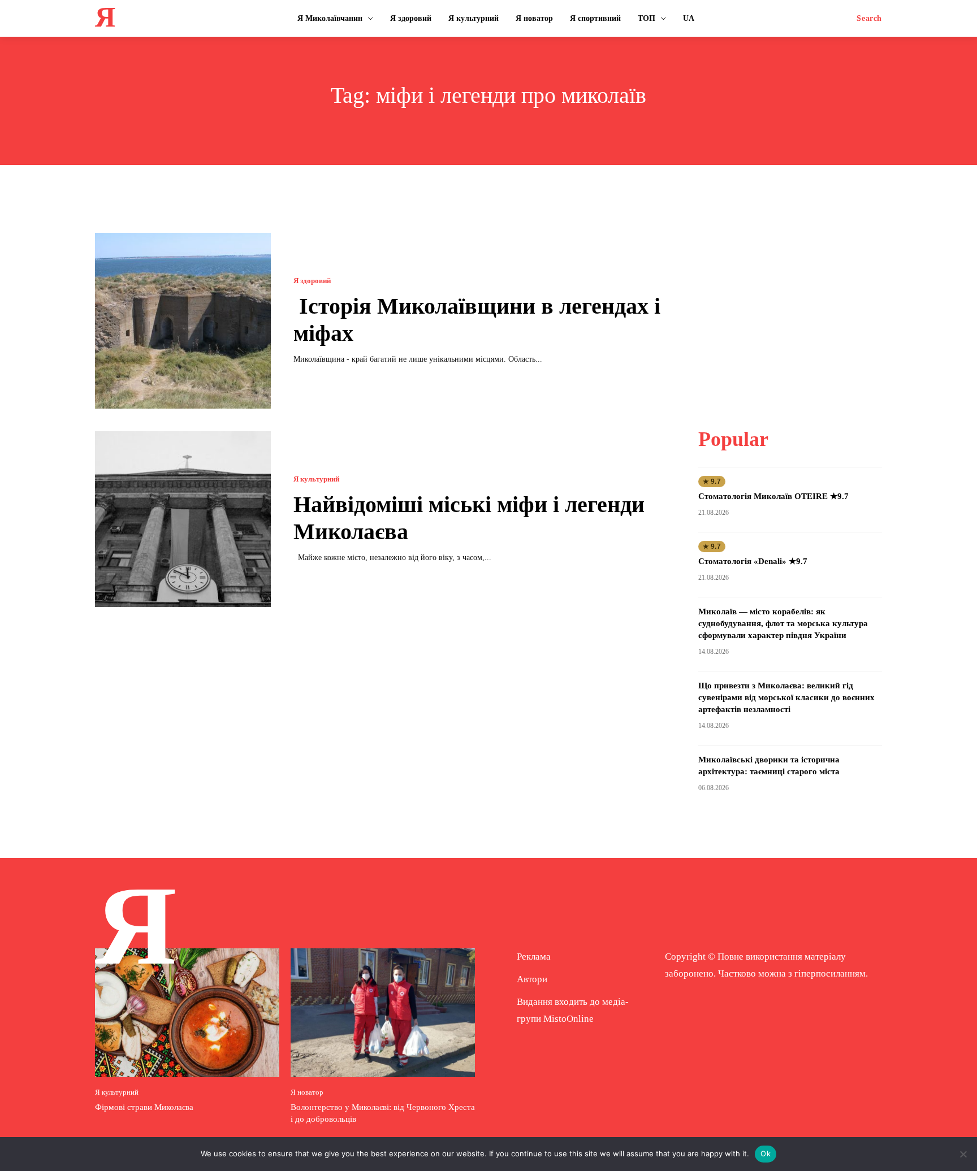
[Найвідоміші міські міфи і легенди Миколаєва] (183, 519)
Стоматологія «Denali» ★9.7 (752, 561)
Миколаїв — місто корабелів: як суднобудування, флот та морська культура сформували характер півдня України (783, 623)
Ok (765, 1153)
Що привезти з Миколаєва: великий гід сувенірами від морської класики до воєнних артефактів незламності (786, 697)
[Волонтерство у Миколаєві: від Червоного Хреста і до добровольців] (383, 1012)
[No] (963, 1154)
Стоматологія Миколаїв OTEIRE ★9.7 (773, 496)
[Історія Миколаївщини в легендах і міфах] (183, 321)
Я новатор (307, 1092)
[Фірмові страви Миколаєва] (187, 1012)
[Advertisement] (790, 303)
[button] (869, 19)
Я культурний (316, 479)
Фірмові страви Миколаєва (144, 1107)
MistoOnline (568, 1018)
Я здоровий (312, 280)
